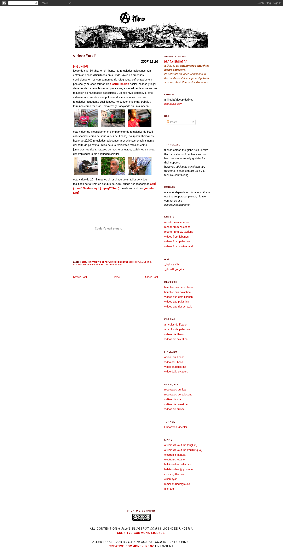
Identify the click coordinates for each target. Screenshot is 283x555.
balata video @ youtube (178, 469)
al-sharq (169, 488)
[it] (86, 66)
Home (116, 277)
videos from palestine (177, 241)
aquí (76, 192)
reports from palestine (177, 226)
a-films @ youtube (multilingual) (183, 450)
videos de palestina (175, 339)
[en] (75, 66)
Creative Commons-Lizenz (131, 546)
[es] (172, 61)
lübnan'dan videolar (175, 427)
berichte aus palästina (177, 292)
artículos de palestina (177, 329)
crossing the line (174, 474)
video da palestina (175, 366)
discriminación (119, 83)
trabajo (109, 264)
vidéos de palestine (175, 404)
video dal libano (173, 362)
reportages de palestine (178, 394)
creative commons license (141, 533)
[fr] (181, 61)
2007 (84, 262)
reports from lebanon (176, 222)
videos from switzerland (178, 246)
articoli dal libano (174, 357)
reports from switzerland (178, 231)
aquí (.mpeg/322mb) (106, 188)
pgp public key (173, 103)
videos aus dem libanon (178, 296)
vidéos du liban (173, 399)
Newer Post (80, 277)
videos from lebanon (176, 236)
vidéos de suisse (174, 409)
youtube (149, 188)
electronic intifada (174, 454)
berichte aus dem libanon (179, 287)
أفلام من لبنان (172, 264)
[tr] (185, 61)
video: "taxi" (85, 56)
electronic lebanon (175, 459)
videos (118, 264)
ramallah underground (177, 483)
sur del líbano (95, 264)
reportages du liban (175, 389)
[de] (81, 66)
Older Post (151, 277)
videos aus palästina (176, 301)
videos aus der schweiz (178, 306)
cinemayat (170, 479)
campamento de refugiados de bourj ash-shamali (114, 262)
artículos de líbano (175, 324)
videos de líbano (174, 334)
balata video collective (177, 464)
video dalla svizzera (176, 371)
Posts (173, 122)
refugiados (79, 264)
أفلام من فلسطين (174, 269)
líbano (147, 262)
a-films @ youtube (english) (180, 445)
